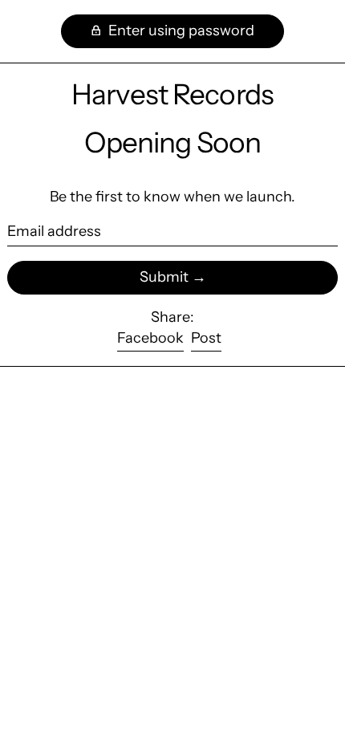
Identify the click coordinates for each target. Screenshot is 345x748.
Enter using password (179, 30)
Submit (164, 277)
